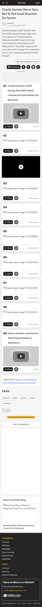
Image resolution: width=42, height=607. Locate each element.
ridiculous (6, 403)
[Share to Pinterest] (33, 67)
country (23, 398)
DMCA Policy (36, 603)
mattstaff (10, 23)
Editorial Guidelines (9, 575)
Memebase (6, 549)
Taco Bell (36, 126)
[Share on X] (28, 67)
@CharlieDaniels (34, 151)
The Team (5, 568)
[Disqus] (21, 462)
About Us (5, 571)
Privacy (24, 603)
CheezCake (6, 559)
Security (29, 603)
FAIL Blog (21, 3)
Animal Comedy (8, 552)
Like (7, 410)
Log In (37, 3)
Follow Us (20, 379)
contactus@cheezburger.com (14, 590)
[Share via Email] (38, 67)
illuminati (6, 398)
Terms (19, 603)
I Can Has (5, 542)
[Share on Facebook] (23, 67)
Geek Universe (7, 556)
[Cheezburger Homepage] (21, 596)
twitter (15, 398)
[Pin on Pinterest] (16, 126)
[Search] (6, 2)
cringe (31, 398)
